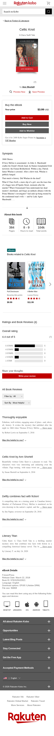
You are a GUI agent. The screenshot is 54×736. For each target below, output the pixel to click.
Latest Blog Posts (12, 639)
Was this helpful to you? (13, 440)
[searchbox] (27, 11)
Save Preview (38, 92)
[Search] (48, 11)
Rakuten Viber (32, 697)
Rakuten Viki (18, 697)
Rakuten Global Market (17, 701)
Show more (46, 428)
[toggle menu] (4, 3)
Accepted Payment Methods (18, 668)
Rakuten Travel (38, 701)
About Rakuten (34, 705)
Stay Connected (11, 648)
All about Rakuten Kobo (16, 621)
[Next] (50, 284)
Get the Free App (12, 657)
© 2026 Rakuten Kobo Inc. (15, 686)
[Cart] (48, 3)
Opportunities (10, 630)
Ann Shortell (28, 87)
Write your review (27, 376)
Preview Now (19, 92)
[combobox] (13, 396)
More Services (17, 705)
